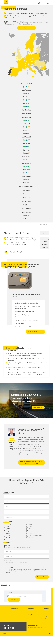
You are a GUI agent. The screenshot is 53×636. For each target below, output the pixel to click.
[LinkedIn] (5, 628)
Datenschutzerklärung (15, 568)
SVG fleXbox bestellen (35, 332)
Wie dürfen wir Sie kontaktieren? (10, 561)
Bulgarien (30, 533)
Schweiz (30, 531)
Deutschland (8, 524)
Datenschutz (6, 566)
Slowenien (8, 537)
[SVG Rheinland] (6, 2)
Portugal (30, 526)
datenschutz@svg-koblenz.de (37, 571)
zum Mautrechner (38, 407)
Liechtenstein (9, 531)
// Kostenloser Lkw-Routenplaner (45, 245)
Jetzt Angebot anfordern (27, 28)
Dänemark (8, 535)
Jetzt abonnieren (13, 600)
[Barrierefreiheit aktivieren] (39, 3)
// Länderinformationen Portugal (46, 239)
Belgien (30, 524)
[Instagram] (8, 628)
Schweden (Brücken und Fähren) (35, 535)
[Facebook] (10, 628)
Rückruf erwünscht (23, 562)
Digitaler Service (7, 545)
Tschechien (8, 539)
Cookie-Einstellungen (45, 618)
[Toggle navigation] (43, 3)
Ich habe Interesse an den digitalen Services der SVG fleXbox (19, 547)
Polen (30, 530)
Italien (30, 528)
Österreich (8, 530)
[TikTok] (13, 628)
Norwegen (8, 533)
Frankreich (8, 528)
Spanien (7, 526)
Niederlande (31, 537)
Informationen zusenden (11, 562)
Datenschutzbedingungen (21, 596)
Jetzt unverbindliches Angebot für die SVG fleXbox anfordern (31, 462)
